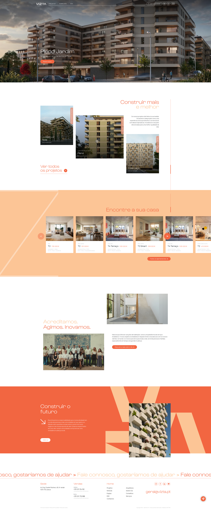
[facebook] (160, 484)
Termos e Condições (44, 507)
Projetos (52, 3)
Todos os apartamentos (158, 258)
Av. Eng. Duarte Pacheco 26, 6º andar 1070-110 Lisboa (52, 488)
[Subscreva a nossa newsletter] (164, 3)
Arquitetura (129, 488)
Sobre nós (63, 3)
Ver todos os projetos (51, 168)
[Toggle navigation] (173, 4)
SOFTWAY (168, 507)
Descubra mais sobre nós (124, 347)
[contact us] (203, 498)
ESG (71, 3)
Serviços (129, 496)
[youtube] (168, 484)
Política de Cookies (64, 507)
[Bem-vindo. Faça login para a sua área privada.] (168, 3)
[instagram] (156, 484)
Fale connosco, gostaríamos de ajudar (70, 474)
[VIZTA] (41, 4)
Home (110, 483)
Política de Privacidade (54, 507)
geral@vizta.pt (158, 491)
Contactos (110, 499)
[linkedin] (164, 484)
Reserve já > (47, 61)
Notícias (109, 491)
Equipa (109, 493)
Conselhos (129, 493)
